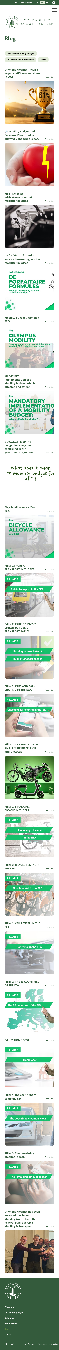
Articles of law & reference (20, 59)
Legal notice (21, 1344)
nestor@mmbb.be (25, 2)
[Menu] (54, 10)
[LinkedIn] (53, 2)
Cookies (31, 1344)
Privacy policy (10, 1344)
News (43, 59)
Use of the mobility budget (20, 53)
